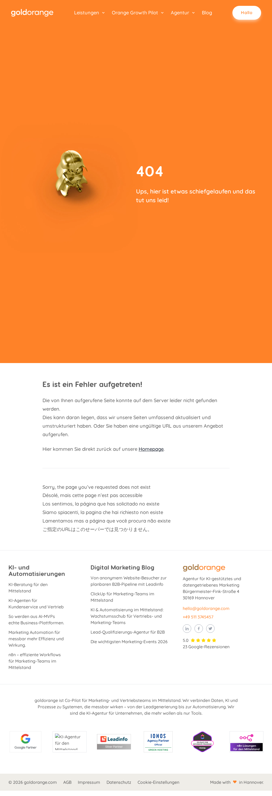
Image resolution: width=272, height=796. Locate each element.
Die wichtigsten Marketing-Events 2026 (129, 641)
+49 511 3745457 (198, 617)
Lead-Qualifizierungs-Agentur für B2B (128, 632)
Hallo (247, 12)
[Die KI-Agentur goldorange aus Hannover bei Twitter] (210, 628)
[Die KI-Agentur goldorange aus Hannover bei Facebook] (198, 628)
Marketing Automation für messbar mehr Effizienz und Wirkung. (36, 639)
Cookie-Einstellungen (158, 782)
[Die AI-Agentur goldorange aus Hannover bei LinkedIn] (187, 628)
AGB (67, 782)
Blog (207, 13)
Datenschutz (119, 782)
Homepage (151, 449)
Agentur (180, 13)
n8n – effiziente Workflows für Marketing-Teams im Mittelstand (34, 661)
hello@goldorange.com (206, 608)
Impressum (89, 782)
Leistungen (86, 13)
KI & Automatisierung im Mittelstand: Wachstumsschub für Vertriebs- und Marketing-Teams (127, 616)
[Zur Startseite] (32, 13)
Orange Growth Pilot (135, 13)
